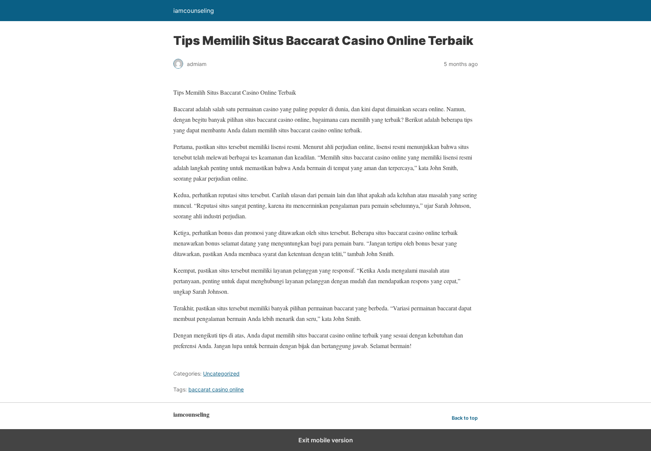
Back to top (465, 418)
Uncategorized (221, 373)
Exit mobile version (325, 440)
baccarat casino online (216, 389)
